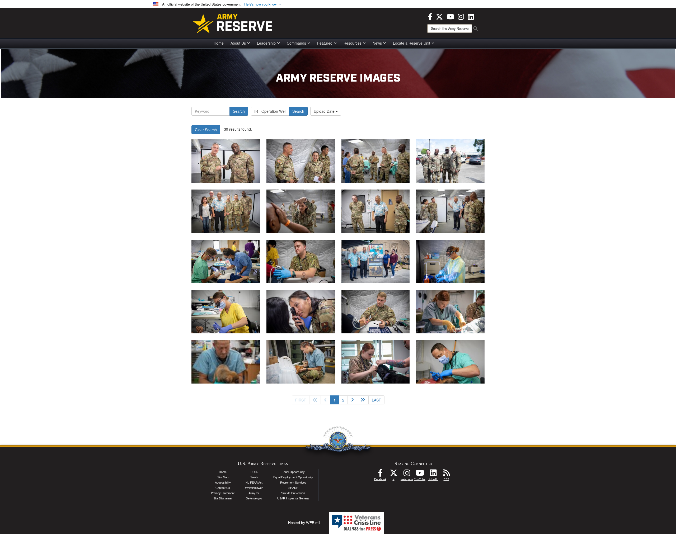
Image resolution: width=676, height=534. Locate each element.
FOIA (254, 472)
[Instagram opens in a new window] (461, 16)
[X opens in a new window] (439, 16)
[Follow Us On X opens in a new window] (393, 474)
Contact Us (222, 487)
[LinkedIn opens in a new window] (471, 16)
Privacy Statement (222, 493)
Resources (353, 43)
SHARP (293, 487)
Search (239, 111)
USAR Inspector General (293, 498)
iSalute (254, 477)
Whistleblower (254, 487)
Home (219, 43)
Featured (324, 43)
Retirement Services (293, 482)
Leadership (266, 43)
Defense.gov (254, 498)
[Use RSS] (446, 474)
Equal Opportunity (293, 472)
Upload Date (325, 111)
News (377, 43)
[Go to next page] (352, 399)
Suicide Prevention (293, 493)
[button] (263, 4)
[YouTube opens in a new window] (450, 16)
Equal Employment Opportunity (293, 477)
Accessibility (223, 482)
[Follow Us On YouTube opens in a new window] (419, 474)
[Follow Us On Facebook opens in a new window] (380, 474)
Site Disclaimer (222, 498)
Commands (296, 43)
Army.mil (253, 493)
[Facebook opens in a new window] (430, 16)
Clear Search (206, 129)
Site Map (222, 477)
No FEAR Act (254, 482)
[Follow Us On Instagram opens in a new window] (406, 474)
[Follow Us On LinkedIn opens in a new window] (433, 474)
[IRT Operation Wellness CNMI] (225, 161)
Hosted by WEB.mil (304, 523)
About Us (238, 43)
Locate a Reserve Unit (411, 43)
